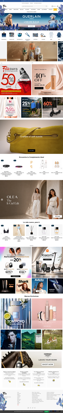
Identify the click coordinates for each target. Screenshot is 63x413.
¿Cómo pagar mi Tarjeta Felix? (37, 399)
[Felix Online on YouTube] (34, 408)
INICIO (2, 9)
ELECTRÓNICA (44, 9)
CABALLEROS (16, 9)
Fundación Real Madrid (35, 395)
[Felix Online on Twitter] (32, 408)
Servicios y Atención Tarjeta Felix (37, 400)
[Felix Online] (4, 6)
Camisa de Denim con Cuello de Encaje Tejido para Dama (19, 238)
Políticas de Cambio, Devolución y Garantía (53, 394)
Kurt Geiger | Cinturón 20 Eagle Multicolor (19, 173)
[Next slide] (61, 200)
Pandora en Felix (34, 394)
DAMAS (10, 9)
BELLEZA (21, 9)
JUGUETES (51, 9)
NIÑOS (6, 9)
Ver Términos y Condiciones (9, 378)
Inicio (18, 392)
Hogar (18, 401)
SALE (55, 9)
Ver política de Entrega (24, 381)
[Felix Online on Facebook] (30, 408)
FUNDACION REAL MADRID (31, 11)
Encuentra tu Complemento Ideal (31, 157)
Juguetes (18, 402)
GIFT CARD (60, 9)
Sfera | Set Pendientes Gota (56, 172)
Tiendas (31, 3)
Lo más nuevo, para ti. (31, 222)
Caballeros (19, 395)
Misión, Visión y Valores (35, 392)
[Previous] (1, 63)
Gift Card (18, 400)
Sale (18, 404)
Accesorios (19, 393)
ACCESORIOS (33, 9)
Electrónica (19, 399)
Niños (18, 403)
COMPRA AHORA (24, 79)
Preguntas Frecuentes (35, 402)
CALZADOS (27, 9)
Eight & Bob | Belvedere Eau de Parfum (56, 238)
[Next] (62, 36)
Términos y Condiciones (50, 392)
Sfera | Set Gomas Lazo (44, 172)
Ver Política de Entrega (9, 377)
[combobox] (33, 6)
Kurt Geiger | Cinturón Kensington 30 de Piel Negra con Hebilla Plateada (6, 173)
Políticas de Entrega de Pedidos (52, 395)
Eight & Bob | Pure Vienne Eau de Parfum (44, 238)
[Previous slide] (2, 200)
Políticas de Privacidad (50, 393)
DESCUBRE (31, 150)
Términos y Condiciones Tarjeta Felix (38, 401)
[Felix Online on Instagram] (28, 408)
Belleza (18, 394)
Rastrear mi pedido (37, 3)
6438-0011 (5, 398)
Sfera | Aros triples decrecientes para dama (31, 173)
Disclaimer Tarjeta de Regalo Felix (52, 399)
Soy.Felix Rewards (25, 3)
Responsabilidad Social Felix (36, 393)
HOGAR (38, 9)
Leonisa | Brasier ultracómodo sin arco (6, 238)
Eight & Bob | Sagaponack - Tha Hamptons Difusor (31, 238)
